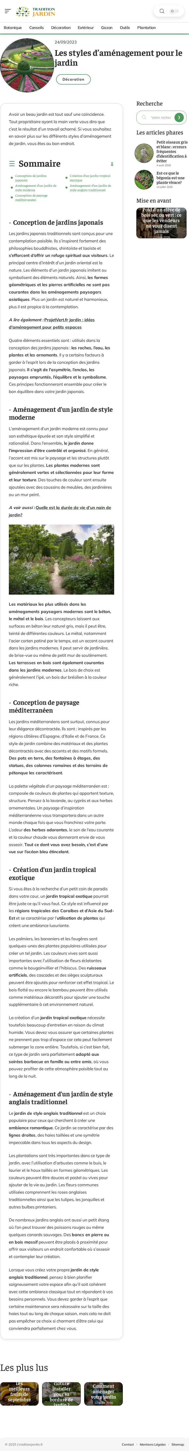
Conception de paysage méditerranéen (31, 197)
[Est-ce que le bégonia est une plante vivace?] (144, 179)
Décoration (73, 79)
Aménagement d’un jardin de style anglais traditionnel (90, 187)
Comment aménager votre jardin (103, 1389)
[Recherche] (161, 11)
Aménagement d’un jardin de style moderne (35, 187)
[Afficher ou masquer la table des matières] (87, 164)
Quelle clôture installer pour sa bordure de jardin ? (61, 1389)
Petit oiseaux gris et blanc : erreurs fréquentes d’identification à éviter (172, 151)
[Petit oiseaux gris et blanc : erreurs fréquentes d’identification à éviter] (144, 153)
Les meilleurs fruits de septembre (19, 1389)
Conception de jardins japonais (31, 177)
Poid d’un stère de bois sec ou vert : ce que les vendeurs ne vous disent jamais (161, 218)
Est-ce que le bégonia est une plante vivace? (171, 177)
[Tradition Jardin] (35, 11)
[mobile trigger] (9, 11)
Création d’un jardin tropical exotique (90, 177)
